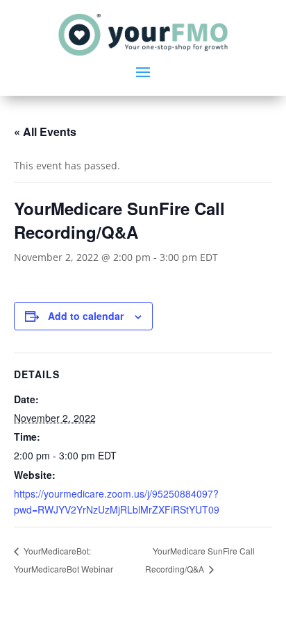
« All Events (45, 131)
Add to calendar (86, 316)
